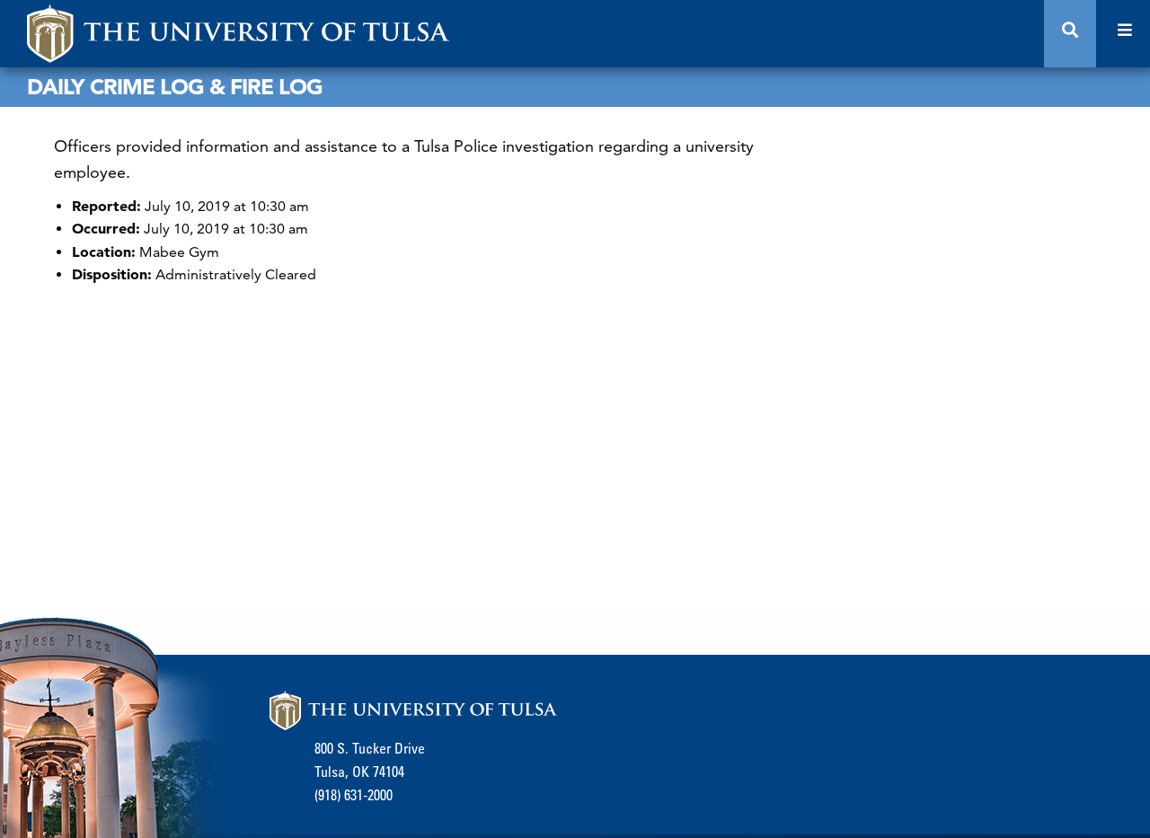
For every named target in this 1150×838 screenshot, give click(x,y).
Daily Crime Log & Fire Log (175, 87)
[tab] (1070, 33)
